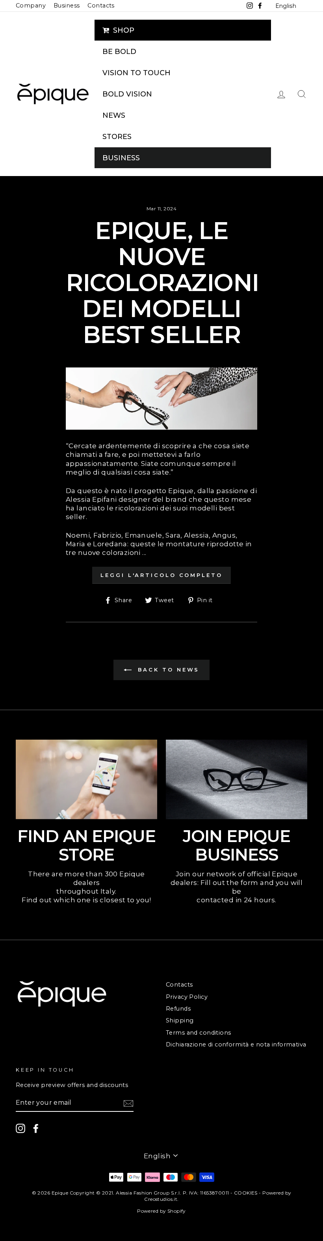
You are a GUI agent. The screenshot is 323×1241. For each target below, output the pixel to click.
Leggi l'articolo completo (161, 575)
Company (31, 5)
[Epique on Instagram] (20, 1128)
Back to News (167, 669)
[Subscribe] (128, 1103)
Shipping (179, 1020)
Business (67, 5)
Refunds (178, 1008)
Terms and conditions (198, 1032)
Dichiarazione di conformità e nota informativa (236, 1044)
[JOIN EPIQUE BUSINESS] (236, 779)
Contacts (100, 5)
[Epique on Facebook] (36, 1128)
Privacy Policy (187, 996)
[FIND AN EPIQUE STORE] (86, 779)
